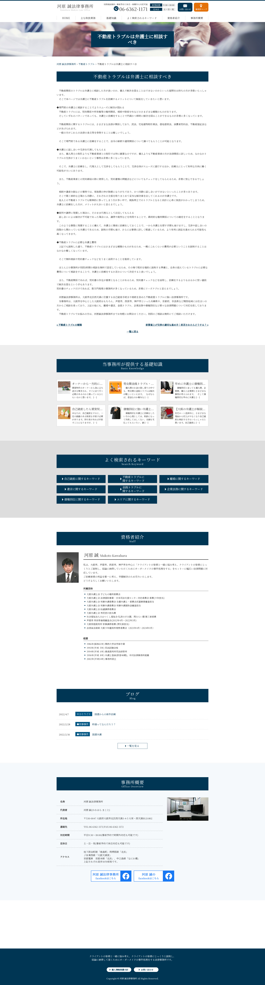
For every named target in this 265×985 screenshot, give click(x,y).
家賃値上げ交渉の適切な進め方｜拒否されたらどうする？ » (177, 324)
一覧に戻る (132, 331)
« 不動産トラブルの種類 (69, 324)
